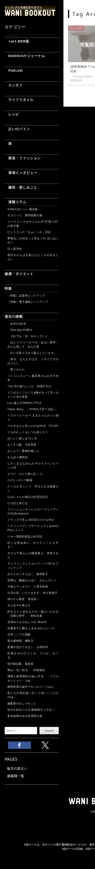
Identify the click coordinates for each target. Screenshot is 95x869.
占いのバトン (17, 128)
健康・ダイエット (19, 273)
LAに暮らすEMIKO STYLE (24, 403)
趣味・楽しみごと (21, 187)
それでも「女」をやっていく (27, 336)
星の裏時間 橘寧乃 (20, 641)
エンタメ (14, 85)
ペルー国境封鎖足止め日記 (24, 536)
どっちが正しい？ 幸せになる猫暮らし (33, 488)
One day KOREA (19, 330)
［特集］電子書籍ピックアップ (27, 302)
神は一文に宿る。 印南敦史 (27, 670)
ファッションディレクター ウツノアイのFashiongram (33, 511)
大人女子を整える (19, 605)
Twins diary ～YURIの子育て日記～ (31, 409)
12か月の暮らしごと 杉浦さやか (29, 386)
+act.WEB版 (17, 41)
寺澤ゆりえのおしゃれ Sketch (27, 622)
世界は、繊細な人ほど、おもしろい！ (32, 580)
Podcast (14, 70)
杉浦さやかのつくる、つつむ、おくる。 (33, 655)
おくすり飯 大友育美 (21, 445)
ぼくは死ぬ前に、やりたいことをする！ (33, 545)
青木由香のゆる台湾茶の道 (24, 716)
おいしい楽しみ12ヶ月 (22, 438)
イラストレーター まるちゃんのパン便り (33, 417)
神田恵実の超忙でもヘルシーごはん (30, 687)
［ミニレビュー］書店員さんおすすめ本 (33, 378)
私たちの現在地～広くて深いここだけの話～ (33, 695)
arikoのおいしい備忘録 (22, 209)
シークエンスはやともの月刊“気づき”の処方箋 (33, 224)
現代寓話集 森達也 (20, 664)
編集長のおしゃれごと (21, 703)
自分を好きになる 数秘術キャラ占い (31, 710)
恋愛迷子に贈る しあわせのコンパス (31, 628)
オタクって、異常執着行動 (24, 215)
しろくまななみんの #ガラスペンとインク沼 (33, 465)
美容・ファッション (23, 158)
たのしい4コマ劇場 (19, 480)
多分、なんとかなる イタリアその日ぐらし (33, 361)
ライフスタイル (19, 99)
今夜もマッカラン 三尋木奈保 (27, 586)
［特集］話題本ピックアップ (26, 295)
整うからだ (16, 369)
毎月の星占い (17, 768)
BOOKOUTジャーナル (25, 55)
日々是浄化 (14, 249)
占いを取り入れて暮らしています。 (32, 353)
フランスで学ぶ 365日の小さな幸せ (30, 520)
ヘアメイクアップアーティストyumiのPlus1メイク (33, 528)
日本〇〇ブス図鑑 (19, 634)
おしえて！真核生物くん (23, 451)
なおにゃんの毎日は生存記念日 (27, 497)
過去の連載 (14, 316)
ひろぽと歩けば (17, 503)
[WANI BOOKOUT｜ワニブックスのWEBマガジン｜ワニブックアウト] (30, 13)
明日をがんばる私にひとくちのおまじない (33, 257)
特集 (8, 288)
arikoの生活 (16, 324)
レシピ (12, 114)
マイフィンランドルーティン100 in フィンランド (33, 566)
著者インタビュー (21, 172)
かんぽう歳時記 (17, 457)
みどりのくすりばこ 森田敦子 (27, 574)
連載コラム (16, 201)
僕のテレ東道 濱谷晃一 (23, 599)
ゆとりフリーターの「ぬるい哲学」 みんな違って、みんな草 (33, 344)
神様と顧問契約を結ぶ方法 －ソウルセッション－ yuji (33, 678)
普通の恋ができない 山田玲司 (27, 647)
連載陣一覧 (15, 775)
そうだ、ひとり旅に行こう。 (26, 474)
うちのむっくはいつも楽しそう (27, 432)
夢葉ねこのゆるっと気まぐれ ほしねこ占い (33, 240)
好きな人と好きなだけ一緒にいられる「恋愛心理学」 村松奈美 (33, 614)
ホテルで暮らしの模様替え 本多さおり (33, 555)
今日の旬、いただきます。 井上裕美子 (33, 593)
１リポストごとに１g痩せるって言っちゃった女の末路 (33, 394)
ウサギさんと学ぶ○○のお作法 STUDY (32, 426)
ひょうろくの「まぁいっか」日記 (29, 232)
